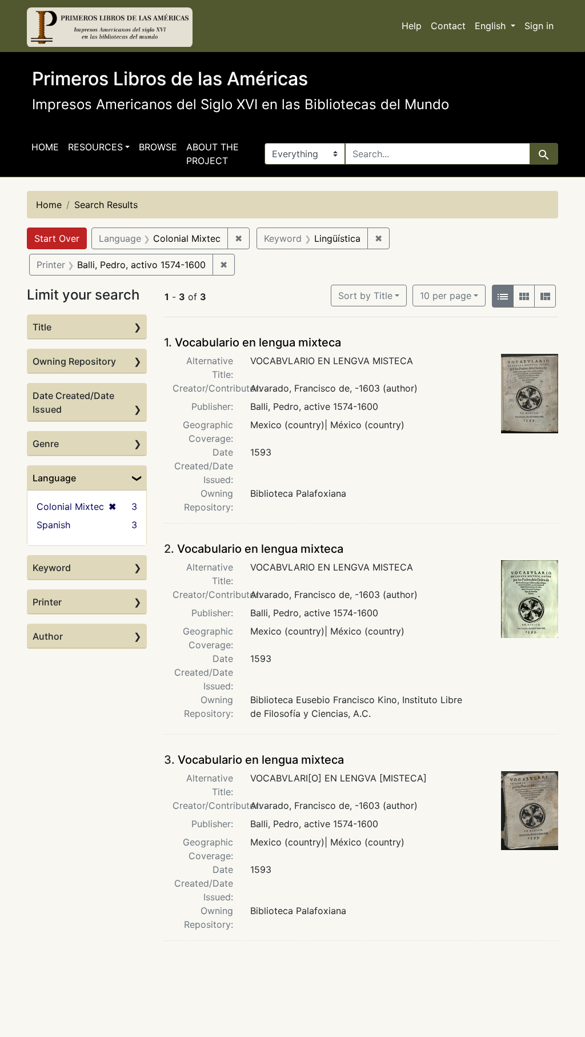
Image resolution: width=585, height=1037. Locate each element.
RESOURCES (95, 147)
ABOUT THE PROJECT (212, 153)
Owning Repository (74, 361)
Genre (46, 443)
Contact (448, 25)
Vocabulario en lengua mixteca (258, 342)
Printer (47, 602)
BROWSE (158, 147)
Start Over (56, 238)
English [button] (491, 25)
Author (48, 636)
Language (54, 478)
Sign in (539, 25)
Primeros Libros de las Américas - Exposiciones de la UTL (110, 27)
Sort (365, 295)
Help (412, 25)
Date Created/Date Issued (73, 402)
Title (42, 327)
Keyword (52, 567)
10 (445, 295)
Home (45, 147)
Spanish (53, 525)
